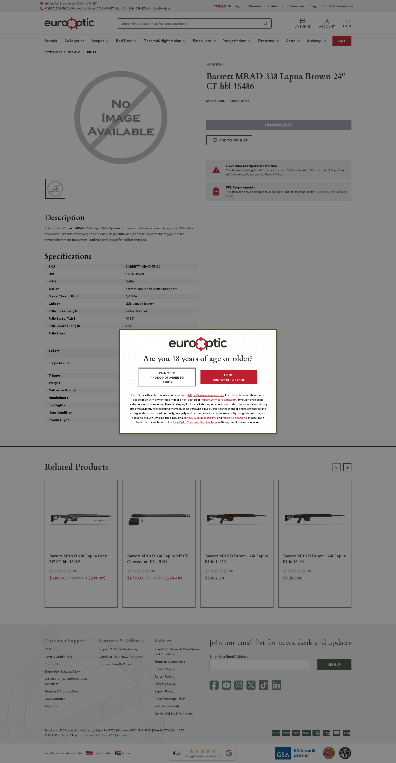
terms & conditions (235, 418)
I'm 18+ (229, 377)
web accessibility (205, 418)
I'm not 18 (167, 377)
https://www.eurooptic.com (206, 395)
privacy (188, 418)
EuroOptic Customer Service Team (195, 422)
